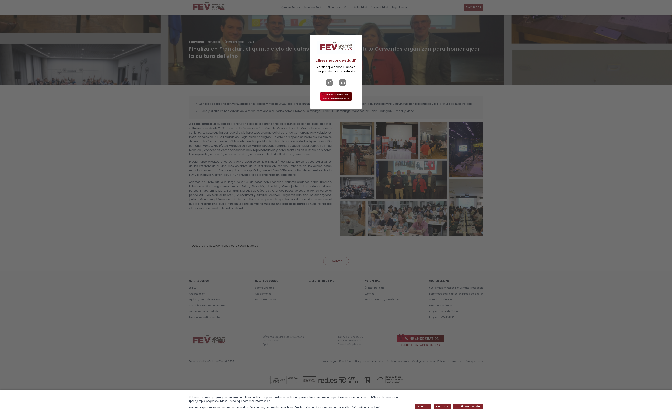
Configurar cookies (468, 406)
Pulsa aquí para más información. (250, 401)
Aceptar (423, 406)
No (343, 83)
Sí (329, 83)
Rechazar (442, 406)
